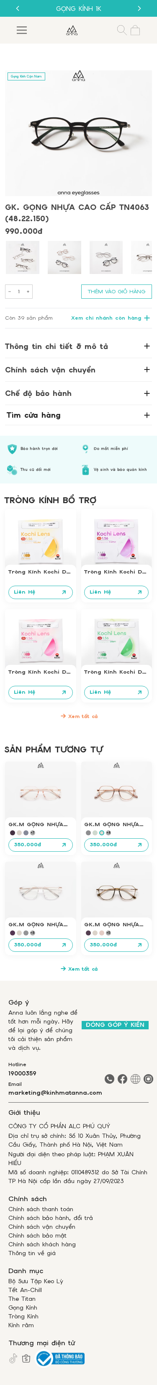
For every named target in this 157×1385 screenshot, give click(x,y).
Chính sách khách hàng (42, 1244)
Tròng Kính (23, 1316)
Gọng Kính (22, 1307)
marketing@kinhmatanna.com (55, 1092)
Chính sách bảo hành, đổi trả (50, 1218)
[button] (22, 257)
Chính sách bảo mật (37, 1235)
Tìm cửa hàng (34, 415)
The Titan (22, 1298)
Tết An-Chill (25, 1290)
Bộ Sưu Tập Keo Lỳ (35, 1281)
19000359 (22, 1073)
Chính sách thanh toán (40, 1209)
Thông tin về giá (32, 1253)
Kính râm (21, 1325)
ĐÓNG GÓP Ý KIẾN (115, 1024)
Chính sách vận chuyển (41, 1226)
